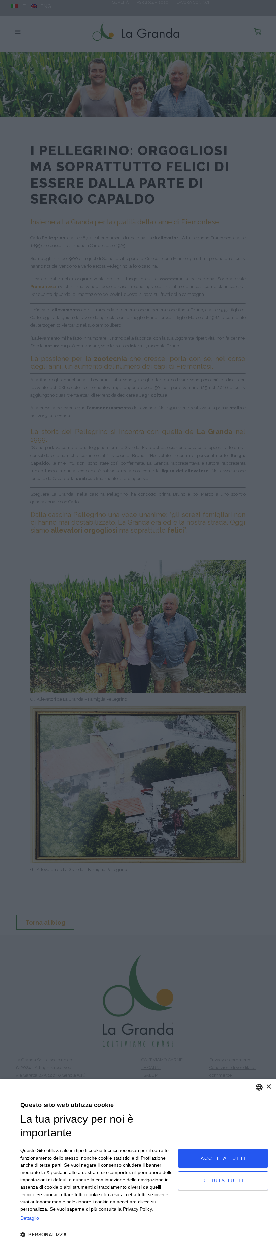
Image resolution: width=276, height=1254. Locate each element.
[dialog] (138, 1166)
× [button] (268, 1086)
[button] (96, 1235)
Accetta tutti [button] (223, 1158)
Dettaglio (29, 1218)
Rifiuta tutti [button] (223, 1180)
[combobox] (259, 1087)
